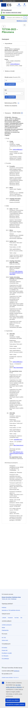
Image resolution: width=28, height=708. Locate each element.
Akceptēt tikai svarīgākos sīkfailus (15, 704)
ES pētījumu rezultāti (7, 653)
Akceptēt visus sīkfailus (12, 700)
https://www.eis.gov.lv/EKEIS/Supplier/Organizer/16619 (16, 273)
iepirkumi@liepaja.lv (15, 64)
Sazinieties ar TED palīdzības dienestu (11, 610)
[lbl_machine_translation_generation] (18, 103)
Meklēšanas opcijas (22, 20)
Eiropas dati (4, 650)
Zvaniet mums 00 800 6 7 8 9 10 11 (10, 677)
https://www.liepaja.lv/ (16, 368)
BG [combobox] (6, 93)
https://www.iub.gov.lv (16, 446)
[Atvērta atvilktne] (3, 26)
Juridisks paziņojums (7, 624)
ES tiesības (4, 647)
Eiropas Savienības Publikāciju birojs (11, 597)
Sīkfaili (3, 627)
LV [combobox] (6, 80)
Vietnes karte (5, 640)
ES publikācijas (5, 658)
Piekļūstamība (5, 630)
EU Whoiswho (5, 655)
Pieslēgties (19, 5)
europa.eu (16, 670)
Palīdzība (4, 607)
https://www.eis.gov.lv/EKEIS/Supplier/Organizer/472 (16, 453)
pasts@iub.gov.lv (18, 439)
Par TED (4, 637)
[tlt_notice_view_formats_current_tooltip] (22, 113)
